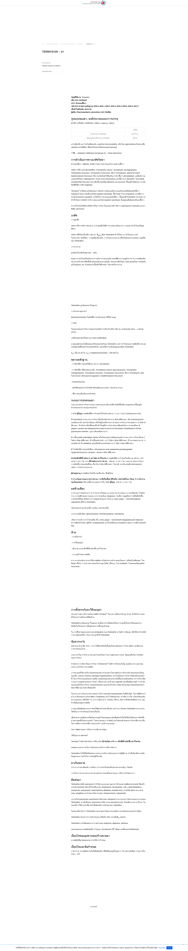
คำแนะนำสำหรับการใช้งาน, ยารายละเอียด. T (72, 44)
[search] (145, 3)
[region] (94, 22)
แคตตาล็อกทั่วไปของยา (53, 44)
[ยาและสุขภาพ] (94, 2)
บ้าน (43, 44)
